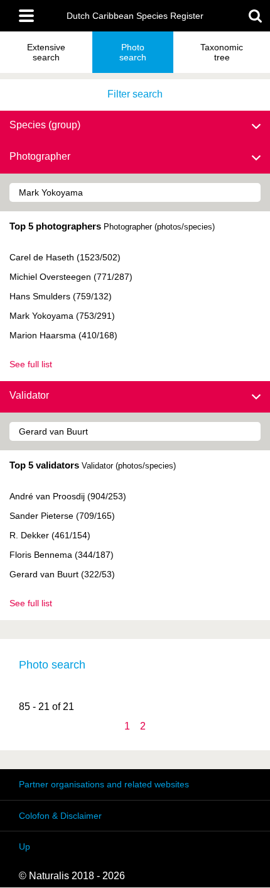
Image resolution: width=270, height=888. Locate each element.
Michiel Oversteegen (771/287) (70, 276)
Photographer (39, 156)
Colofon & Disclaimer (60, 816)
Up (24, 846)
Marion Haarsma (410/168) (63, 335)
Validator (29, 395)
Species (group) (44, 124)
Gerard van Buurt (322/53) (62, 574)
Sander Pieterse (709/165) (62, 515)
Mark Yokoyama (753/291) (62, 315)
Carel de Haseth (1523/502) (65, 257)
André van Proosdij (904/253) (67, 496)
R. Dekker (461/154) (49, 535)
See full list (30, 364)
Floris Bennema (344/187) (61, 554)
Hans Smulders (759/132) (60, 296)
